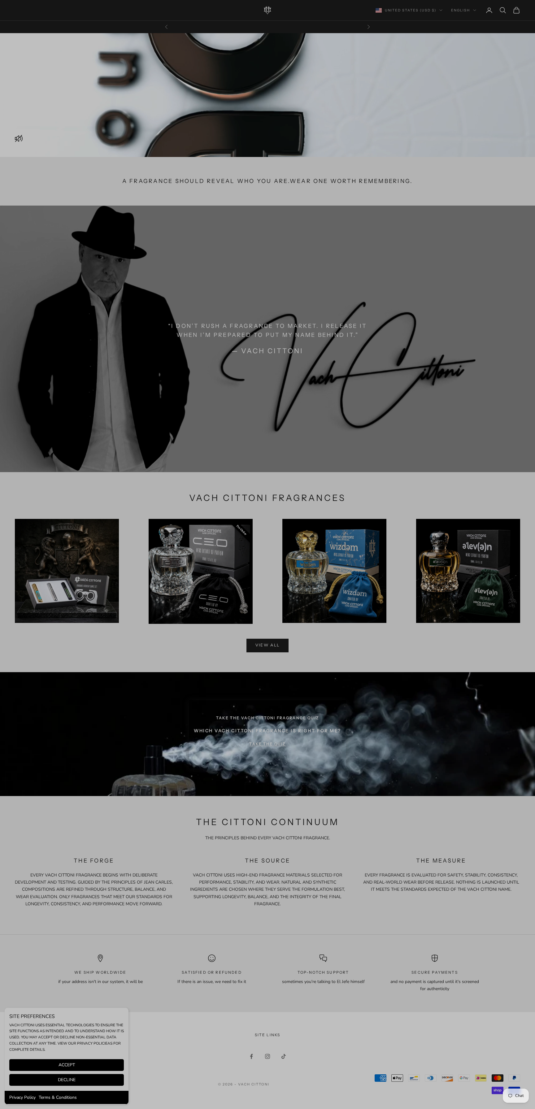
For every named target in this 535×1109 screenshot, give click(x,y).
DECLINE (67, 1080)
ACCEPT (67, 1065)
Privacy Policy (22, 1097)
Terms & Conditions (58, 1097)
